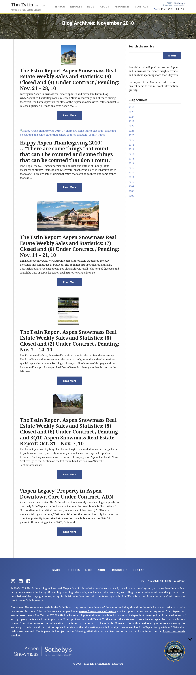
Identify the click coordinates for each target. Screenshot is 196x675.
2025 (131, 112)
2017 (131, 149)
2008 (131, 191)
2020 (131, 135)
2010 (131, 182)
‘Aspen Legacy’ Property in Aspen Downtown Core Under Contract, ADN (66, 494)
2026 (131, 107)
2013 (131, 168)
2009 (131, 186)
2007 (131, 195)
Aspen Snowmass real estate (97, 611)
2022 (131, 126)
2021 (131, 130)
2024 (131, 116)
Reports (76, 6)
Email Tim (178, 581)
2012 (131, 172)
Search (60, 6)
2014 (131, 163)
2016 (131, 154)
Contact (141, 6)
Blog (91, 6)
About (104, 6)
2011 (131, 177)
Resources (122, 6)
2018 (131, 144)
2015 (131, 158)
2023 (131, 121)
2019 (131, 140)
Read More (69, 115)
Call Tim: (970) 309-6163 (171, 9)
